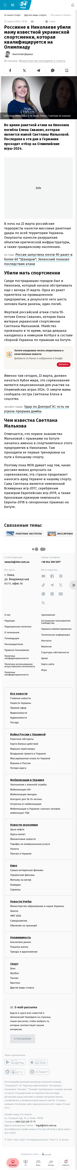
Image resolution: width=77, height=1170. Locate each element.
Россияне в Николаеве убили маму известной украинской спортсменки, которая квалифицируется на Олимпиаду (61, 15)
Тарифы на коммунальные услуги (30, 844)
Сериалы (15, 889)
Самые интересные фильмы (26, 870)
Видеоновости (18, 712)
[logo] (23, 5)
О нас (7, 615)
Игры (44, 670)
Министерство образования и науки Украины (37, 906)
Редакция (9, 621)
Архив (44, 658)
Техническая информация (55, 635)
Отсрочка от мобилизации (25, 804)
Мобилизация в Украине (27, 780)
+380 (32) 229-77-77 (25, 1122)
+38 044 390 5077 (51, 561)
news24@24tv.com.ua (16, 561)
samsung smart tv (39, 1072)
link (43, 576)
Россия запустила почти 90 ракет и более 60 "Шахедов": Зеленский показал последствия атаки (38, 259)
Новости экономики (24, 825)
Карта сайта (47, 664)
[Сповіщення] (72, 5)
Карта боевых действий (24, 744)
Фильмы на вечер (20, 880)
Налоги (14, 848)
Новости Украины (20, 703)
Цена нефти (17, 829)
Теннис (14, 978)
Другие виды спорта (35, 15)
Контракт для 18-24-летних (26, 799)
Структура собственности (55, 652)
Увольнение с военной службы (28, 784)
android (14, 1062)
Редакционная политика (17, 627)
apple (39, 1062)
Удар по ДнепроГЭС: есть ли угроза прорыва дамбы (36, 409)
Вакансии (46, 647)
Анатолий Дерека (22, 54)
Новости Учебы (21, 901)
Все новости (18, 693)
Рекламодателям (13, 644)
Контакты (46, 641)
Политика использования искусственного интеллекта (19, 665)
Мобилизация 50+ (20, 789)
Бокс (13, 968)
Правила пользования (16, 650)
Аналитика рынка (20, 942)
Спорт (14, 964)
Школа (14, 910)
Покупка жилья (19, 946)
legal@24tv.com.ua (46, 1125)
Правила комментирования (56, 629)
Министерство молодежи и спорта (42, 61)
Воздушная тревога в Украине (28, 753)
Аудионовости (18, 717)
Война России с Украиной (27, 734)
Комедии (15, 884)
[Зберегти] (67, 70)
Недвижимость (20, 937)
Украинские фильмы (22, 875)
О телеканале (11, 632)
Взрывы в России (20, 763)
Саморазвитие (18, 920)
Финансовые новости (23, 839)
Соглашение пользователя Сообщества (56, 622)
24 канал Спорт (12, 15)
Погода (14, 722)
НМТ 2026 (15, 915)
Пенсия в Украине (21, 853)
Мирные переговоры (22, 748)
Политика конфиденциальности (16, 657)
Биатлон (15, 982)
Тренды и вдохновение (23, 951)
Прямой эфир (18, 708)
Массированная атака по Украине (30, 758)
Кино (13, 865)
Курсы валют (17, 834)
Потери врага (18, 768)
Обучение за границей (23, 925)
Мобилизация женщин (23, 794)
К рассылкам (22, 1039)
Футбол (14, 973)
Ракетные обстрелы (21, 739)
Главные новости (20, 698)
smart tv (14, 1072)
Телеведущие (11, 638)
